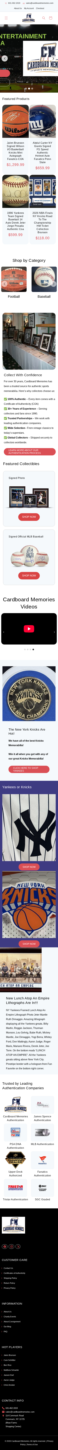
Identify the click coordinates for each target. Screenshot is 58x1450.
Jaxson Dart (9, 1375)
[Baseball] (14, 279)
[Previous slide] (5, 58)
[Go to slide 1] (26, 88)
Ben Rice (7, 1365)
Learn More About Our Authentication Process (25, 451)
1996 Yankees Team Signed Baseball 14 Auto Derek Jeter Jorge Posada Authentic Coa (16, 221)
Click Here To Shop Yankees (25, 769)
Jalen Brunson (10, 1355)
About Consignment (12, 1322)
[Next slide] (53, 58)
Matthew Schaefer (11, 1370)
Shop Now (29, 867)
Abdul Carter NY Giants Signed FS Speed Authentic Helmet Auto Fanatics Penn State (42, 153)
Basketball (44, 296)
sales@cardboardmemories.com (39, 3)
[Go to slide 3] (32, 88)
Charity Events (10, 1317)
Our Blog (7, 1327)
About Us (18, 8)
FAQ (5, 1332)
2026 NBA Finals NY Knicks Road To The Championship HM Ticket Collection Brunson (42, 223)
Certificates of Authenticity (14, 1273)
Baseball (13, 296)
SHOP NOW (29, 517)
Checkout (40, 8)
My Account (29, 8)
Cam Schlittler (9, 1360)
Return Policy (9, 1283)
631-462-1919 (14, 3)
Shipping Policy (10, 1278)
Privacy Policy (9, 1288)
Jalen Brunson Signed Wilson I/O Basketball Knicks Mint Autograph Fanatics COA (15, 151)
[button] (6, 18)
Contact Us (8, 1268)
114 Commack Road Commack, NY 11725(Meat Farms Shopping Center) (15, 1421)
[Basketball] (44, 279)
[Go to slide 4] (33, 649)
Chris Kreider (9, 1385)
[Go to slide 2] (29, 88)
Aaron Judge (9, 1380)
